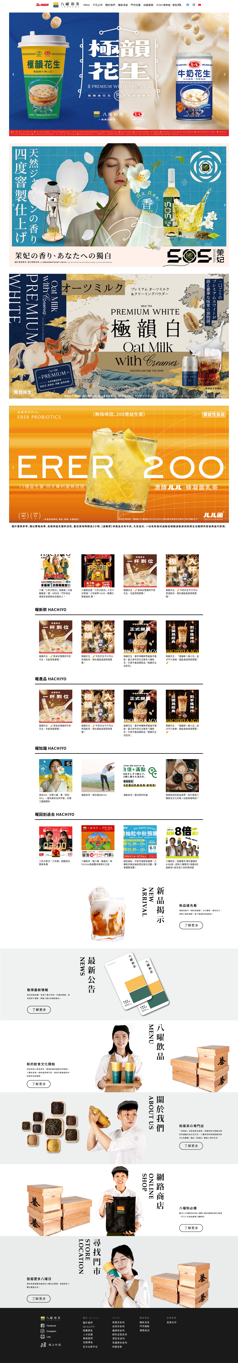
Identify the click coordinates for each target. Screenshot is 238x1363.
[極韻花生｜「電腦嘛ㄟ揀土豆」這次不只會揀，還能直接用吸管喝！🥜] (182, 637)
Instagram (51, 1331)
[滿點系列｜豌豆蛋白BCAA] (98, 775)
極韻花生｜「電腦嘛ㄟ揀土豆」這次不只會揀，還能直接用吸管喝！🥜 (182, 659)
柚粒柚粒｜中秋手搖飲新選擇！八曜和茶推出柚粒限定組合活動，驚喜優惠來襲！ (140, 864)
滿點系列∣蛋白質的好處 (136, 794)
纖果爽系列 (118, 1330)
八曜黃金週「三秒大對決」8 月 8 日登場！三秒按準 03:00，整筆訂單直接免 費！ (97, 593)
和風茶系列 (118, 1322)
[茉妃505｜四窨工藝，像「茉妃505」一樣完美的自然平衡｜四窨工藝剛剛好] (55, 775)
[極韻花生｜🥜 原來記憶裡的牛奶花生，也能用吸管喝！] (140, 571)
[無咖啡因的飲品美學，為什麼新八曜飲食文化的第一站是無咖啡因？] (182, 775)
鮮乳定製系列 (119, 1334)
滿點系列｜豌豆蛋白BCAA (94, 794)
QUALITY (89, 1327)
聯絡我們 (88, 1338)
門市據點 (145, 1326)
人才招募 (88, 1334)
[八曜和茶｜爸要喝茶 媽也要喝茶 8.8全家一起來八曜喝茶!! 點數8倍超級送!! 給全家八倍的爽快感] (182, 841)
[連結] (42, 4)
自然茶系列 (118, 1326)
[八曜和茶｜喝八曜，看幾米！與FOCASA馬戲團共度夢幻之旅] (98, 841)
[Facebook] (188, 4)
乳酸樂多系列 (119, 1343)
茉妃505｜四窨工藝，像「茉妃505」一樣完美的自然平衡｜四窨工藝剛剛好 (55, 798)
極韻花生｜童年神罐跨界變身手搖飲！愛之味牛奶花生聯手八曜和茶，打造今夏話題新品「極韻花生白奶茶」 (140, 661)
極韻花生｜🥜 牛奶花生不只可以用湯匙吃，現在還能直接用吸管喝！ (182, 593)
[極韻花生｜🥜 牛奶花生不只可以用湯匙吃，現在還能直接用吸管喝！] (182, 571)
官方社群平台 (90, 1347)
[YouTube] (200, 4)
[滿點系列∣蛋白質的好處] (140, 775)
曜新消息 (145, 1322)
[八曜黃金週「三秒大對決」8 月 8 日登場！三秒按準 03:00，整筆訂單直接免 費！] (98, 571)
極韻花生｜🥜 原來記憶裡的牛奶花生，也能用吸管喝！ (139, 592)
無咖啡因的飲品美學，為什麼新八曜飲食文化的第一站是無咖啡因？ (182, 796)
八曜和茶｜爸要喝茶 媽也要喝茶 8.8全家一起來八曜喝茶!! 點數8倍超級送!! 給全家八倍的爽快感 (182, 864)
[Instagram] (194, 4)
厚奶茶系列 (119, 1338)
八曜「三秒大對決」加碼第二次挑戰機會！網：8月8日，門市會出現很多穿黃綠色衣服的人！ (55, 593)
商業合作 (172, 1322)
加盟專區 (88, 1342)
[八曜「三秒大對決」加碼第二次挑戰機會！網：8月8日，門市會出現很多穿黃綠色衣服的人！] (55, 571)
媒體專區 (88, 1330)
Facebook (51, 1325)
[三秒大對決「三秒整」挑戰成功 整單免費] (55, 841)
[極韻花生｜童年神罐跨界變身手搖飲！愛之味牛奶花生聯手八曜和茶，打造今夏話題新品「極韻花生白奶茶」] (140, 637)
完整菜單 (117, 1347)
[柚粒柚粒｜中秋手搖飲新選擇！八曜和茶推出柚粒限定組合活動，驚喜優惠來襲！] (140, 841)
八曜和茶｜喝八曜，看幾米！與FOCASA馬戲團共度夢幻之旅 (96, 863)
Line (49, 1337)
